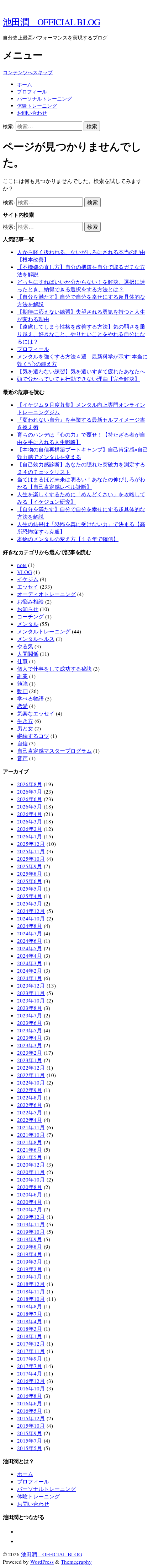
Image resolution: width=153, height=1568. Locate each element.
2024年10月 (31, 918)
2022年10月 (31, 1082)
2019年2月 (29, 1268)
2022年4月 (29, 1119)
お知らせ (27, 608)
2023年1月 (29, 1060)
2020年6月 (29, 1194)
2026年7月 (29, 791)
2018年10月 (31, 1298)
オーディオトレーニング (46, 594)
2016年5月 (29, 1410)
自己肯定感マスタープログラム (54, 750)
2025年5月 (29, 888)
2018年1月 (29, 1336)
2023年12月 (31, 985)
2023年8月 (29, 1007)
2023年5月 (29, 1030)
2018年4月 (29, 1321)
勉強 (22, 683)
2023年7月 (29, 1015)
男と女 (25, 728)
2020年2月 (29, 1209)
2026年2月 (29, 828)
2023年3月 (29, 1045)
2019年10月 (31, 1231)
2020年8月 (29, 1186)
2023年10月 (31, 1000)
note (22, 564)
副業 (22, 676)
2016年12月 (31, 1380)
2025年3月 (29, 903)
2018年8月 (29, 1306)
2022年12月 (31, 1067)
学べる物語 (30, 698)
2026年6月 (29, 798)
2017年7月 (29, 1365)
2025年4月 (29, 895)
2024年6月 (29, 940)
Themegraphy (76, 1561)
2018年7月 (29, 1313)
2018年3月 (29, 1328)
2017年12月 (31, 1343)
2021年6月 (29, 1149)
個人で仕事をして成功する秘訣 (54, 668)
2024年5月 (29, 948)
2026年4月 (29, 813)
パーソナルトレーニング (44, 98)
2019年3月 (29, 1261)
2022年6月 (29, 1104)
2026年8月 (29, 784)
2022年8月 (29, 1097)
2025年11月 (31, 851)
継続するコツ (33, 735)
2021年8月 (29, 1142)
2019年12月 (31, 1216)
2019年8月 (29, 1246)
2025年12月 (31, 843)
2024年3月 (29, 963)
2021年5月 (29, 1157)
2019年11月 (31, 1224)
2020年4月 (29, 1201)
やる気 (25, 646)
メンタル (27, 623)
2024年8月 (29, 925)
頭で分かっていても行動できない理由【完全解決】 (78, 378)
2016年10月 (31, 1388)
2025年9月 (29, 866)
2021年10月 (31, 1134)
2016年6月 (29, 1403)
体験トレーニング (37, 105)
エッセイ (27, 586)
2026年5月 (29, 806)
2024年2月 (29, 970)
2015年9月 (29, 1433)
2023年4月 (29, 1037)
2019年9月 (29, 1239)
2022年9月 (29, 1089)
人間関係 (27, 653)
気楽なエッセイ (35, 713)
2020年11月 (31, 1171)
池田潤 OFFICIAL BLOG (51, 22)
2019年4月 (29, 1254)
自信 (22, 743)
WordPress (42, 1561)
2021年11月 (31, 1127)
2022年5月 (29, 1112)
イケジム (27, 579)
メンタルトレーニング (43, 631)
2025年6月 (29, 881)
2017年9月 (29, 1358)
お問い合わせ (32, 112)
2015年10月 (31, 1425)
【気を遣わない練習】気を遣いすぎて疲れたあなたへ (81, 371)
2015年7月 (29, 1440)
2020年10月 (31, 1179)
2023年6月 (29, 1022)
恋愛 (22, 705)
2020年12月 (31, 1164)
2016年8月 (29, 1395)
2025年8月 (29, 873)
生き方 (25, 720)
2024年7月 (29, 933)
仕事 (22, 661)
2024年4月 (29, 955)
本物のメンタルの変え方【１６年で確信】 (67, 538)
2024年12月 (31, 910)
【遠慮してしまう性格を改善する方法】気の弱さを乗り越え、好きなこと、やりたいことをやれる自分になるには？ (81, 334)
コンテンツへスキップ (28, 72)
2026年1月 (29, 836)
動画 (22, 690)
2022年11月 (31, 1074)
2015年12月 (31, 1418)
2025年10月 (31, 858)
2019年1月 (29, 1276)
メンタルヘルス (35, 638)
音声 (22, 758)
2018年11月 (31, 1291)
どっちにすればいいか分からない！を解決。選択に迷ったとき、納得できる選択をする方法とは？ (81, 285)
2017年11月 (31, 1351)
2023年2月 (29, 1052)
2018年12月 (31, 1283)
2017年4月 (29, 1373)
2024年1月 (29, 978)
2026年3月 (29, 821)
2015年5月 (29, 1447)
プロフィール (32, 91)
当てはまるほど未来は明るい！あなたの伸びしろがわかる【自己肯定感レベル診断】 (81, 483)
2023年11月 (31, 992)
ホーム (24, 84)
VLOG (24, 571)
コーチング (30, 616)
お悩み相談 (30, 601)
